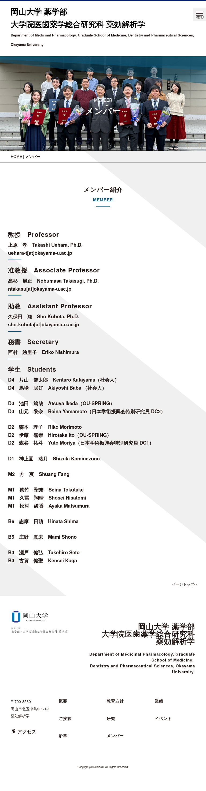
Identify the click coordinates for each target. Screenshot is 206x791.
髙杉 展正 (20, 280)
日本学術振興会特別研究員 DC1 (114, 442)
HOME (16, 156)
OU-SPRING (96, 403)
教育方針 (115, 701)
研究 (111, 718)
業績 (159, 701)
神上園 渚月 (33, 458)
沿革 (63, 735)
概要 (63, 701)
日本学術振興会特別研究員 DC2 (126, 411)
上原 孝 (17, 244)
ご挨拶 (65, 718)
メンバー (115, 735)
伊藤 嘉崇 (31, 434)
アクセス (26, 731)
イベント (163, 718)
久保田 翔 (20, 316)
